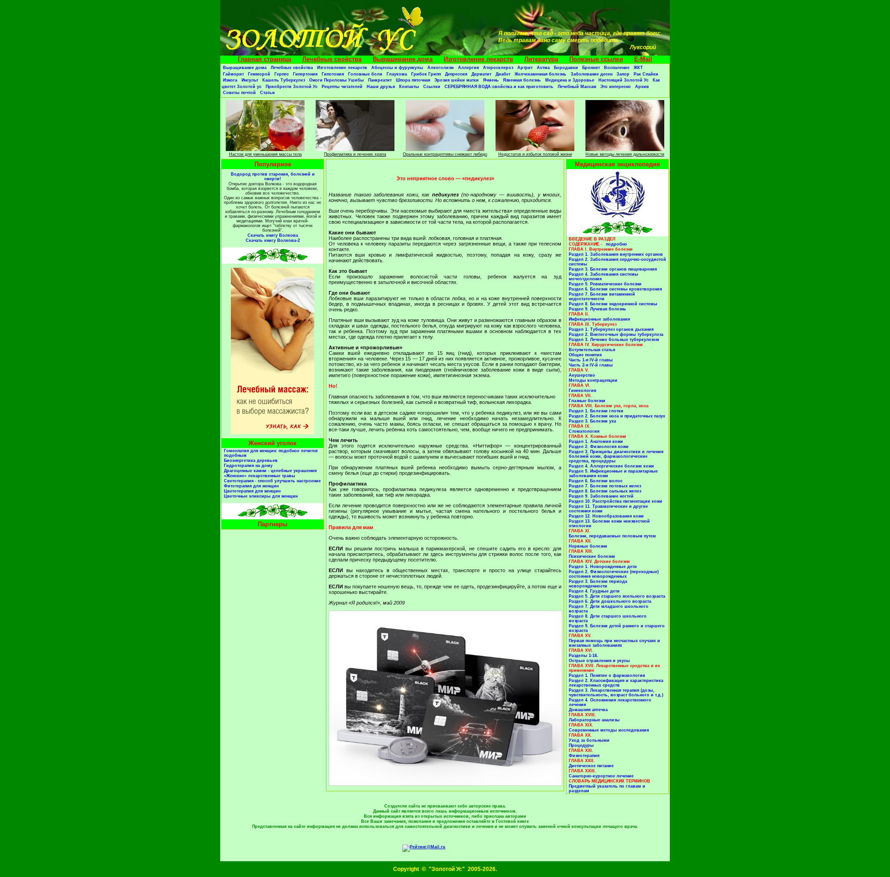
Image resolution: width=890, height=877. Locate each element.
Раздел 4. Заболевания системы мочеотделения (603, 276)
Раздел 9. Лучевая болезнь (597, 309)
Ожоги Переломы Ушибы (336, 80)
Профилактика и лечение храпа (355, 154)
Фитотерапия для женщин (251, 486)
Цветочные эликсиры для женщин (261, 496)
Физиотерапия (584, 755)
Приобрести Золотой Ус (292, 86)
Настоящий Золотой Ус (623, 80)
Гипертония (305, 74)
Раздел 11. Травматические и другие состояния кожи (608, 508)
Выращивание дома (402, 59)
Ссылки (431, 86)
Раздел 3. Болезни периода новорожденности (598, 583)
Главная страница (264, 59)
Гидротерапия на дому (248, 465)
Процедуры (581, 745)
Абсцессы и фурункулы (397, 67)
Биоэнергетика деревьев (251, 460)
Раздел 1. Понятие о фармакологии (607, 675)
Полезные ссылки (596, 59)
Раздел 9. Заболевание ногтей (601, 496)
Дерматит (481, 74)
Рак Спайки (646, 74)
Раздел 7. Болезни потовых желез (605, 486)
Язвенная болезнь (522, 80)
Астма (543, 67)
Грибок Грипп (426, 74)
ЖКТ (638, 67)
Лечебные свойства (332, 59)
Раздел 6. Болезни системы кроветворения (615, 289)
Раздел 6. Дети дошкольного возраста (610, 601)
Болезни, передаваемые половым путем (612, 536)
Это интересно (615, 86)
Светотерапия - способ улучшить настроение (272, 481)
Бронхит (591, 67)
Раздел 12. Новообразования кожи (606, 516)
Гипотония (333, 74)
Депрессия (456, 74)
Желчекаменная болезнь (540, 74)
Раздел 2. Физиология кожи (599, 446)
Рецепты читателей (342, 86)
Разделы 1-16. (583, 655)
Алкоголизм (440, 67)
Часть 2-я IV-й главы (591, 365)
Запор (623, 74)
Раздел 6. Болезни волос (596, 481)
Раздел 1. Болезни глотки (596, 411)
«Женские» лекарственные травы (259, 475)
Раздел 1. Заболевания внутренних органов (616, 254)
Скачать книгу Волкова (273, 235)
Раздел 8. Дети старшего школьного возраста (608, 618)
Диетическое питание (591, 765)
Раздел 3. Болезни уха (592, 421)
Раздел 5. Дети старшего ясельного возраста (617, 596)
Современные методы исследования (609, 730)
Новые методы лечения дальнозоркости (624, 154)
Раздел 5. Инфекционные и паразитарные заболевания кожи (613, 473)
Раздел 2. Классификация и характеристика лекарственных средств (616, 683)
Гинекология (582, 390)
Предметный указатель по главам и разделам (607, 788)
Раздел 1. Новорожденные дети (603, 566)
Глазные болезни (587, 400)
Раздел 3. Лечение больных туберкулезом (614, 339)
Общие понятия (585, 355)
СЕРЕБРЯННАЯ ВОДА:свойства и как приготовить (499, 86)
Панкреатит (380, 80)
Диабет (503, 74)
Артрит (525, 67)
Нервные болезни (588, 546)
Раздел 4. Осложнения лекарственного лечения (610, 702)
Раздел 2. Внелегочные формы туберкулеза (616, 334)
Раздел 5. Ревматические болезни (605, 284)
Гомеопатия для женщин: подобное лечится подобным (271, 453)
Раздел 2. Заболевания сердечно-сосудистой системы (617, 261)
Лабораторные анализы (594, 720)
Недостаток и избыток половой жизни (535, 154)
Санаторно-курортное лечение (601, 776)
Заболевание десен (591, 74)
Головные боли (365, 74)
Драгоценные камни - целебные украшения (270, 470)
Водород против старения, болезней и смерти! (273, 176)
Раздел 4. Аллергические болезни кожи (611, 466)
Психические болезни (592, 556)
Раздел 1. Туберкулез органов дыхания (611, 329)
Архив (642, 86)
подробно (616, 244)
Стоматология (584, 431)
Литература (541, 59)
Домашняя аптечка (588, 709)
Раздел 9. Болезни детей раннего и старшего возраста (617, 628)
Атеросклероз (498, 67)
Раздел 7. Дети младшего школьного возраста (608, 608)
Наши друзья (381, 86)
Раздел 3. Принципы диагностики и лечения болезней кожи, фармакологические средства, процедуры (616, 456)
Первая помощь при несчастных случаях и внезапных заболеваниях (614, 643)
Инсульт (250, 80)
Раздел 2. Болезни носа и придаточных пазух (617, 416)
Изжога (230, 80)
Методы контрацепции (593, 380)
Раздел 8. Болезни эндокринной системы (613, 304)
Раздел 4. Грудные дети (594, 591)
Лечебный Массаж (577, 86)
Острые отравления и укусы (599, 660)
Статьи (267, 92)
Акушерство (582, 375)
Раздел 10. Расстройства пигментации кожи (615, 501)
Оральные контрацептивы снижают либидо (445, 154)
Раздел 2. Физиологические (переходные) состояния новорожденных (614, 574)
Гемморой (259, 74)
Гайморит (233, 74)
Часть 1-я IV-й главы (591, 360)
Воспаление (616, 67)
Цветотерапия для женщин (252, 491)
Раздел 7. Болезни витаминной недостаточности (602, 296)
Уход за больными (589, 740)
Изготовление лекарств (478, 59)
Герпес (281, 74)
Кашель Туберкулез (283, 80)
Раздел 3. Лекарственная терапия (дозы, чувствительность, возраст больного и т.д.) (616, 692)
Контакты (409, 86)
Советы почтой (239, 92)
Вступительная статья (592, 349)
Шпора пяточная (413, 80)
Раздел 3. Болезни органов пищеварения (613, 269)
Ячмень (491, 80)
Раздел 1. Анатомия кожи (596, 441)
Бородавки (566, 67)
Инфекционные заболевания (599, 319)
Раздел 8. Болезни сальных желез (605, 491)
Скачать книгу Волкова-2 (273, 240)
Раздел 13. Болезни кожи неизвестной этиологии (609, 523)
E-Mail (643, 59)
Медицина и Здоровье (569, 80)
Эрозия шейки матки (456, 80)
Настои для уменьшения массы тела (265, 154)
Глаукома (397, 74)
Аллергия (468, 67)
